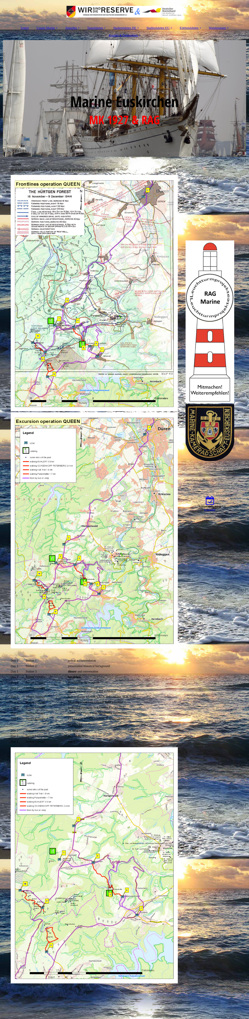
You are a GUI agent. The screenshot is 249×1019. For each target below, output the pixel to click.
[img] (124, 11)
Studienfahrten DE (124, 28)
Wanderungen (217, 28)
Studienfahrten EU (157, 28)
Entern (25, 28)
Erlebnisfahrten (189, 28)
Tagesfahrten (95, 28)
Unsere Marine (46, 28)
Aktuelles (71, 28)
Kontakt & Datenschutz (123, 35)
